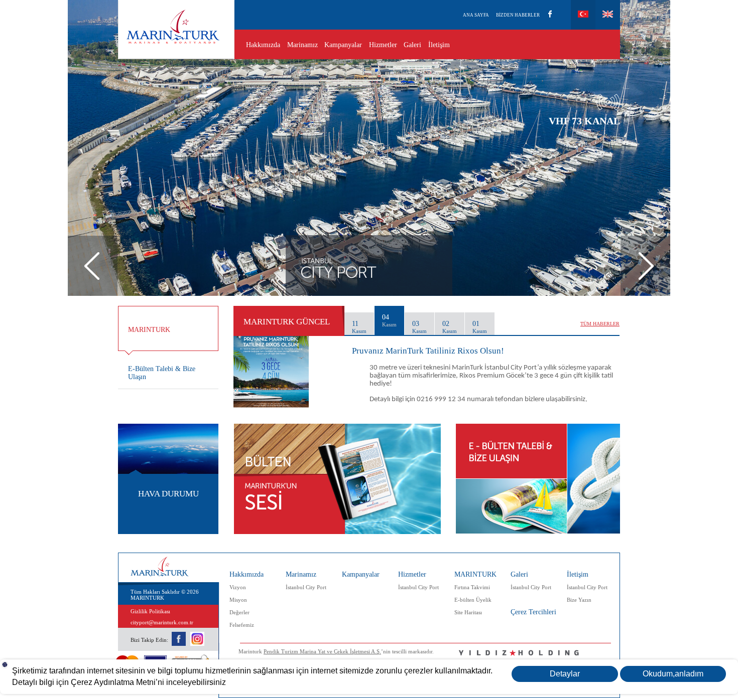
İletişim (439, 45)
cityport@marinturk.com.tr (162, 622)
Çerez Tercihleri (533, 612)
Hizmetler (383, 45)
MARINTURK (475, 574)
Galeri (412, 45)
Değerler (239, 612)
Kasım (359, 331)
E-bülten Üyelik (472, 600)
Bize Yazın (579, 600)
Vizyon (237, 587)
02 (449, 327)
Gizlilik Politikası (150, 611)
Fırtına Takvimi (472, 587)
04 (389, 320)
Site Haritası (468, 612)
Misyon (238, 600)
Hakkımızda (263, 45)
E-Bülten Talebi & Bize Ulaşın (161, 373)
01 (479, 327)
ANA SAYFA (476, 15)
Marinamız (302, 45)
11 (359, 327)
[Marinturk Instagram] (197, 644)
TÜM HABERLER (600, 323)
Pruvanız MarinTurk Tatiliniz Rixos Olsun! (428, 351)
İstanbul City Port (306, 587)
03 (419, 327)
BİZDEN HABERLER (518, 15)
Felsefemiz (241, 625)
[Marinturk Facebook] (179, 644)
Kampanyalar (343, 45)
